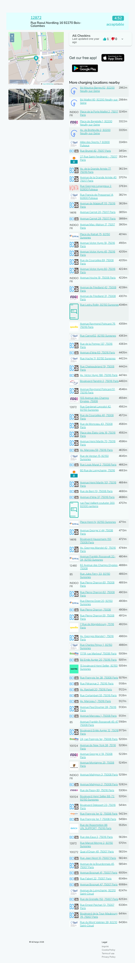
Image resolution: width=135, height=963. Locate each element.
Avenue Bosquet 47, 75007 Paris (98, 884)
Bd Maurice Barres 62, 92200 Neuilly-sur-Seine (97, 89)
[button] (99, 39)
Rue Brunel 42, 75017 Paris (95, 150)
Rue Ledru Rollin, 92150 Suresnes (99, 304)
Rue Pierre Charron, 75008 (95, 609)
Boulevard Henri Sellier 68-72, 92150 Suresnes (97, 798)
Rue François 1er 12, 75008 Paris (98, 813)
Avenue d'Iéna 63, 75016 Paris (97, 352)
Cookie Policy (108, 950)
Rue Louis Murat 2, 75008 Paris (98, 464)
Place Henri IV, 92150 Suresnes (98, 522)
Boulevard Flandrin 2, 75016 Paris (99, 381)
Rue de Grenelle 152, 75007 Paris (99, 899)
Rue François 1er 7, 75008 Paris (98, 819)
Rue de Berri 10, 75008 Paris (96, 491)
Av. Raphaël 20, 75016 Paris (96, 689)
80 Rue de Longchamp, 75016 (97, 470)
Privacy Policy (108, 957)
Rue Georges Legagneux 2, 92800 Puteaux (96, 187)
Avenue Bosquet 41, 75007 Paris (98, 872)
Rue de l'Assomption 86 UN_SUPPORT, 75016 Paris (95, 826)
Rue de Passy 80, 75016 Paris (97, 790)
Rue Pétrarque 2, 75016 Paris (97, 683)
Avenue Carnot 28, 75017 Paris (97, 218)
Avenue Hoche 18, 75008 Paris (98, 277)
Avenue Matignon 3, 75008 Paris (99, 774)
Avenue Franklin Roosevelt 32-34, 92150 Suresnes (97, 558)
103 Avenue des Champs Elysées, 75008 (94, 399)
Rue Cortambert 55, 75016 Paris (98, 695)
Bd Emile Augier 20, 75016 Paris (98, 659)
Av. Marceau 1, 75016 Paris (95, 701)
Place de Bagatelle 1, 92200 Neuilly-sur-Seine (96, 123)
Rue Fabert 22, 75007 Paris (96, 878)
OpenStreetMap (48, 84)
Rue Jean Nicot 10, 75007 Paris (98, 858)
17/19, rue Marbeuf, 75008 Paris (98, 653)
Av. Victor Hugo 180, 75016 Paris (98, 375)
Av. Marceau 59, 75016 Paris (96, 450)
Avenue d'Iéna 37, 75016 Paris (97, 497)
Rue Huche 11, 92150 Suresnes (97, 358)
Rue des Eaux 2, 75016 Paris (96, 837)
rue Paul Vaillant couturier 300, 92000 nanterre (97, 504)
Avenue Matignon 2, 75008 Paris (99, 784)
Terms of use (108, 953)
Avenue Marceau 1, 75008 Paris (98, 715)
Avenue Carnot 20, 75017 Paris (97, 212)
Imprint (105, 946)
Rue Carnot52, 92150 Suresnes (98, 335)
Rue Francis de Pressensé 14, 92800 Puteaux (97, 196)
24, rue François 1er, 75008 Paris (99, 739)
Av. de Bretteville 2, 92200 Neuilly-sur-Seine (95, 131)
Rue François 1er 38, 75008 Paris (99, 677)
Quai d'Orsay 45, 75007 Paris (97, 851)
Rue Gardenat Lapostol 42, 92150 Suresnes (95, 408)
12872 (36, 17)
